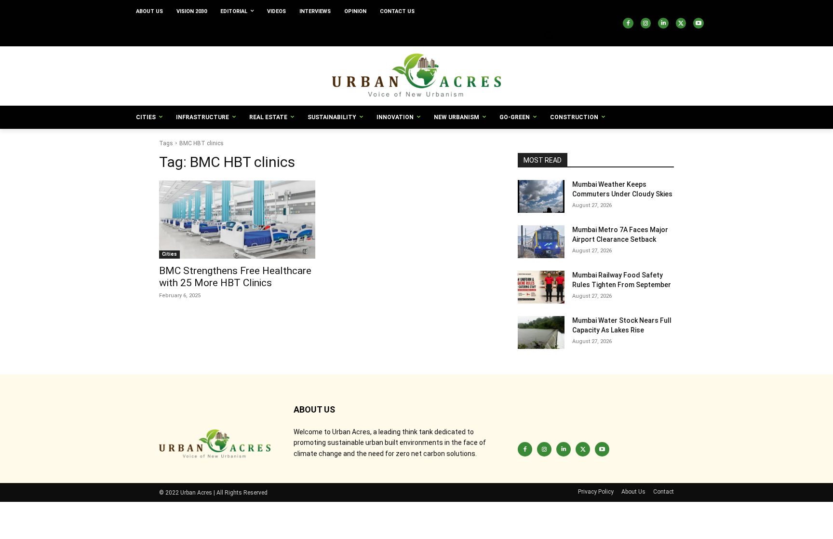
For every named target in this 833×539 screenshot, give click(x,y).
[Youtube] (698, 23)
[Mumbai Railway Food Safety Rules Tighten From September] (541, 287)
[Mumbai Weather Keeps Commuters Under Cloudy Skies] (541, 196)
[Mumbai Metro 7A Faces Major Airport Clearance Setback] (541, 241)
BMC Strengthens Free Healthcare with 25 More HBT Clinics (235, 277)
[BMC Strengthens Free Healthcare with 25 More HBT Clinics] (237, 219)
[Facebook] (628, 23)
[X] (681, 23)
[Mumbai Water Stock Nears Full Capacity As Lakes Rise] (541, 332)
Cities (169, 254)
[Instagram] (646, 23)
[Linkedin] (663, 23)
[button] (548, 34)
